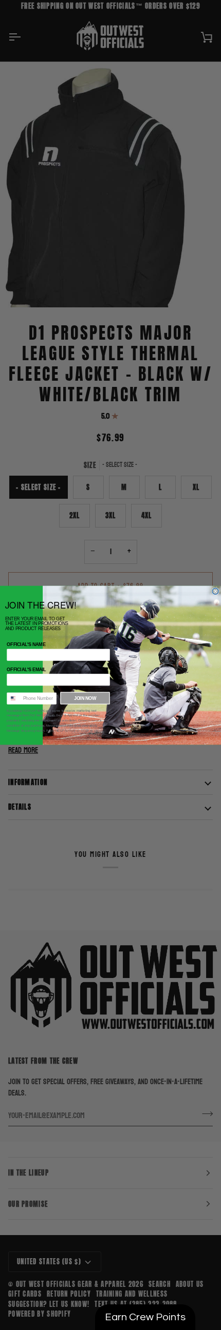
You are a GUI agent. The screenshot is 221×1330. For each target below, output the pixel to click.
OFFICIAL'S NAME (26, 644)
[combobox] (13, 698)
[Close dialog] (215, 591)
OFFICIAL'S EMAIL (26, 669)
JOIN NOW (85, 697)
